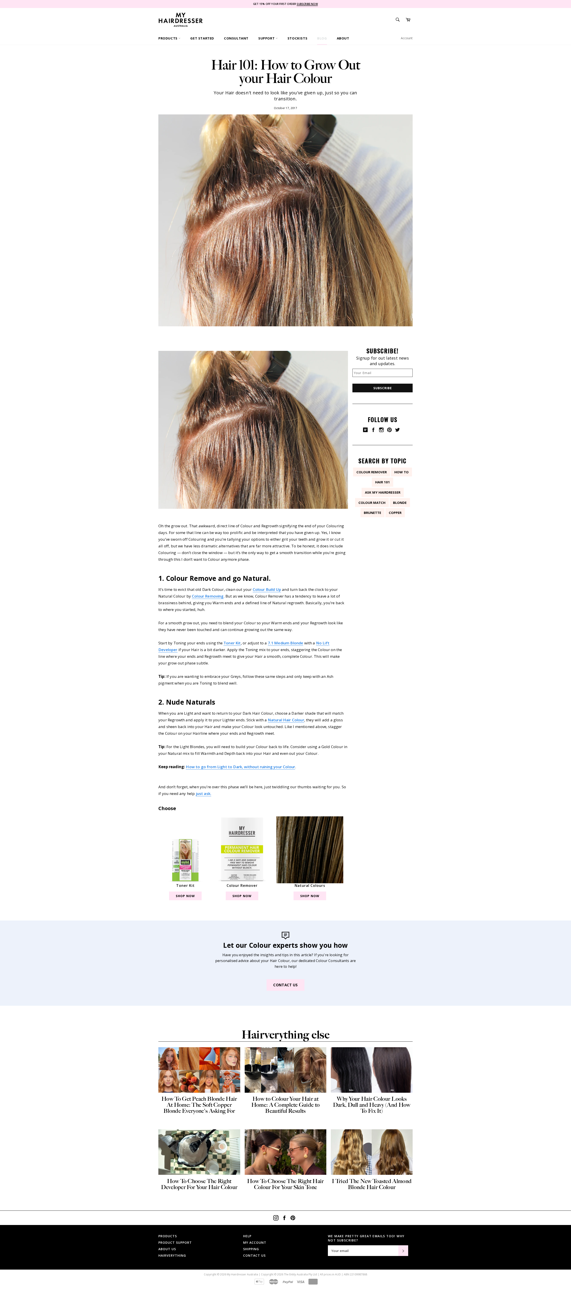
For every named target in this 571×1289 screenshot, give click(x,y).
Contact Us (285, 985)
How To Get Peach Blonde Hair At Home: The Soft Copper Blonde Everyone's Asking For (199, 1105)
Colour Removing (208, 596)
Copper (395, 512)
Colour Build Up (267, 589)
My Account (254, 1242)
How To (401, 472)
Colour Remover (242, 885)
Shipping (251, 1249)
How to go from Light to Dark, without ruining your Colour (240, 766)
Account (407, 38)
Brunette (372, 512)
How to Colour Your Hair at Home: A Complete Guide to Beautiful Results (285, 1105)
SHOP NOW (185, 896)
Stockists (297, 38)
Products (168, 38)
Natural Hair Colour (286, 719)
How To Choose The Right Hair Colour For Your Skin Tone (285, 1184)
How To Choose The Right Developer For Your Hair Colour (199, 1184)
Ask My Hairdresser (382, 492)
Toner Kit (232, 643)
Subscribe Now (307, 4)
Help (247, 1236)
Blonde (400, 502)
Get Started (202, 38)
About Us (167, 1249)
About (343, 38)
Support (267, 38)
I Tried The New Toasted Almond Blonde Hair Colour (372, 1184)
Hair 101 (382, 482)
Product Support (175, 1242)
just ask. (203, 793)
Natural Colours (310, 885)
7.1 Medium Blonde (285, 643)
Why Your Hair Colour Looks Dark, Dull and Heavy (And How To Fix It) (372, 1105)
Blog (322, 38)
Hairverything (172, 1255)
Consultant (236, 38)
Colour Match (371, 502)
